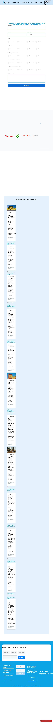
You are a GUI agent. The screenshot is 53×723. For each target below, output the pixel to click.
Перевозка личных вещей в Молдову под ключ (11, 281)
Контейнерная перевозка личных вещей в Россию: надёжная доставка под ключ (11, 387)
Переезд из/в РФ (25, 2)
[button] (46, 721)
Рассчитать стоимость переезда (32, 679)
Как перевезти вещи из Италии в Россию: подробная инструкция (11, 570)
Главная (14, 2)
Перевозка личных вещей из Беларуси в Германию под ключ (11, 350)
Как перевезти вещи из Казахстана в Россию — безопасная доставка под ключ (11, 317)
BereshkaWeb (39, 685)
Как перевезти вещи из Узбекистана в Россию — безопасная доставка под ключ (11, 219)
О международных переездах (11, 237)
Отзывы (35, 2)
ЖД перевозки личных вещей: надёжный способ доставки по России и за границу (11, 424)
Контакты (40, 2)
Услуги (18, 2)
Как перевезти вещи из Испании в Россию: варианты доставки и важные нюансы (11, 607)
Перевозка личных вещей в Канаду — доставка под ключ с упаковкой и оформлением (11, 501)
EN (45, 4)
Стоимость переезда (47, 2)
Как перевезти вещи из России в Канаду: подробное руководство (11, 535)
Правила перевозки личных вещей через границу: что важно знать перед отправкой (11, 462)
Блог (32, 2)
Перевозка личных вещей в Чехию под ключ (11, 251)
